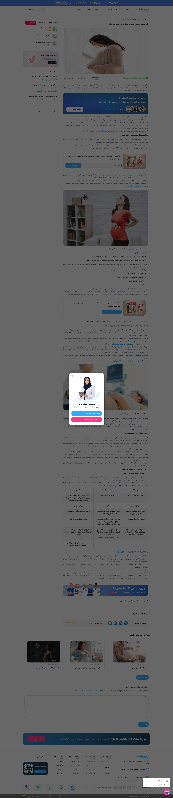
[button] (72, 376)
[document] (86, 399)
